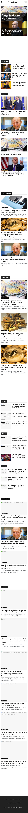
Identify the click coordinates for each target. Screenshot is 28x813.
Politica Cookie (20, 799)
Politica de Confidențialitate (10, 799)
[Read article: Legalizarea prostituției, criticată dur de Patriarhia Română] (4, 486)
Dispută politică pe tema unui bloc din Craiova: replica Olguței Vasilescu (19, 447)
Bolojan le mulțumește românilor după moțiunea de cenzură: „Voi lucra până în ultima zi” (13, 640)
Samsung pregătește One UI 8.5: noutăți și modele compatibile (13, 211)
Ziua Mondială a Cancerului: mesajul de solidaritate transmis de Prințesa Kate (19, 456)
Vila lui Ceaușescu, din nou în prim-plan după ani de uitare (18, 406)
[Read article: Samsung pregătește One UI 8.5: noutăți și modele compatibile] (14, 202)
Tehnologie (5, 207)
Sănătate (4, 562)
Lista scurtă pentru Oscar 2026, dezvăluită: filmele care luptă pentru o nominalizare (19, 423)
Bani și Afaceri (5, 229)
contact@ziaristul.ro (16, 802)
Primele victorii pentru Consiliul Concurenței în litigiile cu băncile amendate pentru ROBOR (12, 17)
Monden (3, 437)
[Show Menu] (1, 2)
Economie (4, 108)
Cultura (3, 413)
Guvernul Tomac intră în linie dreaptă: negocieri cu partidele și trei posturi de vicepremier (13, 113)
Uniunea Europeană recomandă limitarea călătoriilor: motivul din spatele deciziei (12, 673)
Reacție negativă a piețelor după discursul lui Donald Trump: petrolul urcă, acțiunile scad (13, 173)
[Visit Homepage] (13, 2)
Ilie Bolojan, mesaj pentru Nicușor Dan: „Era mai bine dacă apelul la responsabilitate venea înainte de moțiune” (13, 32)
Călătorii (4, 668)
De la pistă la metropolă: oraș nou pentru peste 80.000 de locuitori (17, 479)
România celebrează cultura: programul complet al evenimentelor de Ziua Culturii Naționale (19, 415)
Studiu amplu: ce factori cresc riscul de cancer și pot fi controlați (13, 704)
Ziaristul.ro (10, 807)
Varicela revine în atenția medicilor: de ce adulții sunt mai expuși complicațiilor (13, 566)
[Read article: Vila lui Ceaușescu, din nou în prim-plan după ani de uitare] (6, 407)
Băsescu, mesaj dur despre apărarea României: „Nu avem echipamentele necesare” (12, 133)
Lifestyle (4, 636)
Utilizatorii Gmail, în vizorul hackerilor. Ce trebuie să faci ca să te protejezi (14, 762)
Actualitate (4, 82)
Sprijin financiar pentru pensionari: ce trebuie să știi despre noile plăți (13, 153)
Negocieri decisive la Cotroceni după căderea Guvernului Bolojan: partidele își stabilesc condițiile (19, 84)
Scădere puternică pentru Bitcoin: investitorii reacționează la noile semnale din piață (12, 234)
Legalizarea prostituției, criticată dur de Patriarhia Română (16, 487)
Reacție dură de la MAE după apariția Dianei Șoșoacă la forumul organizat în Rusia (19, 75)
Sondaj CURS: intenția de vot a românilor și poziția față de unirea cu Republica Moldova (17, 471)
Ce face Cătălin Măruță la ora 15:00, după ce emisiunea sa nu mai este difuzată (19, 438)
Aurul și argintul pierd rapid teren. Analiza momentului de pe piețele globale (12, 335)
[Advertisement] (14, 47)
